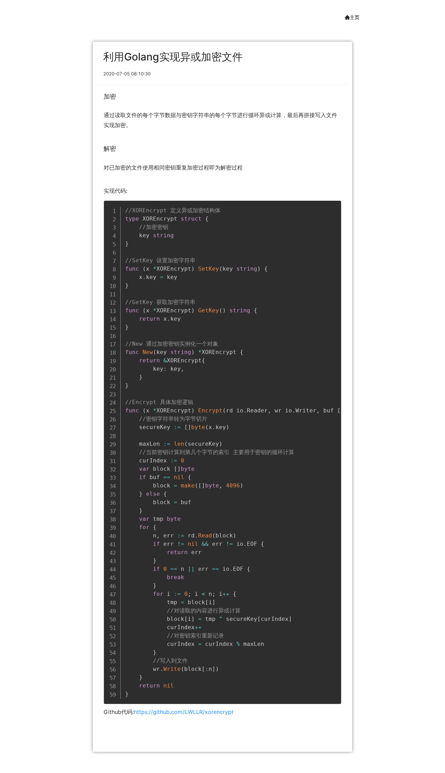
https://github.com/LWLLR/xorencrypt (184, 711)
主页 (354, 17)
